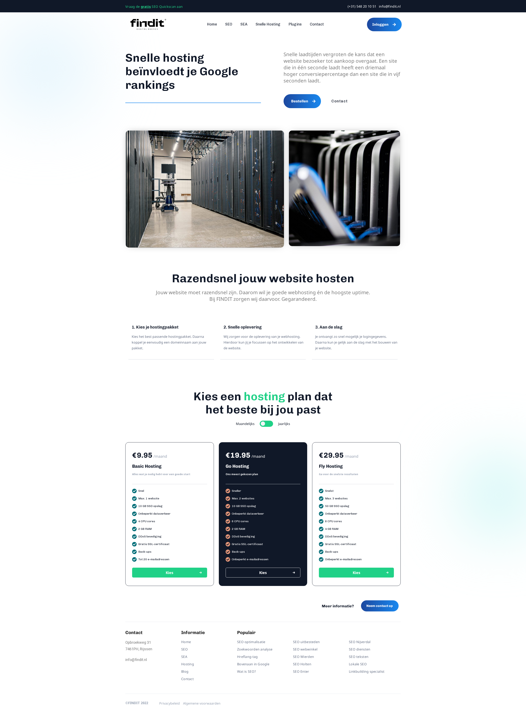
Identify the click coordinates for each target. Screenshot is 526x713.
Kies (169, 572)
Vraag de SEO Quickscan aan (154, 6)
